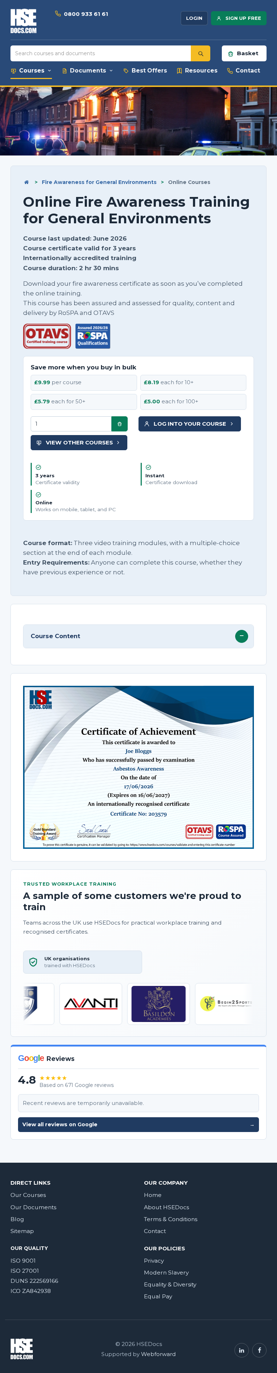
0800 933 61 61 (86, 13)
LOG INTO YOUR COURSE (190, 423)
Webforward (158, 1354)
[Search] (200, 53)
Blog (17, 1219)
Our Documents (33, 1207)
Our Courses (28, 1195)
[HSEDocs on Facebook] (259, 1350)
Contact (155, 1231)
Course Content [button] (55, 636)
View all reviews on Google (138, 1124)
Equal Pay (158, 1296)
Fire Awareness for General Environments (99, 182)
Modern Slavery (166, 1272)
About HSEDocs (166, 1207)
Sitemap (22, 1231)
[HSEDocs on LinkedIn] (241, 1350)
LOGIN (194, 18)
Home (153, 1195)
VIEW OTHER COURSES (79, 442)
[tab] (138, 636)
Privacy (154, 1260)
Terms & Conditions (170, 1219)
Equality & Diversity (170, 1284)
